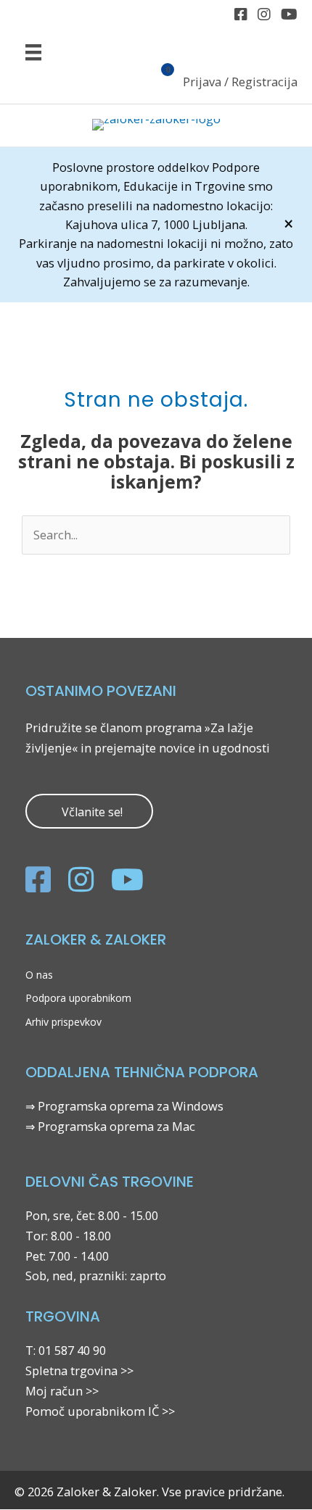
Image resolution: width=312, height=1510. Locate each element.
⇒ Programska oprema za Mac (110, 1126)
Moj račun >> (62, 1390)
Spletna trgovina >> (79, 1370)
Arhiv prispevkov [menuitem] (63, 1022)
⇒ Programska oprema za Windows (124, 1106)
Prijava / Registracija (240, 81)
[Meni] (33, 51)
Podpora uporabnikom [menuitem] (78, 998)
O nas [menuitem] (39, 975)
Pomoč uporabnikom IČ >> (100, 1411)
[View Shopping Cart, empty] (159, 83)
